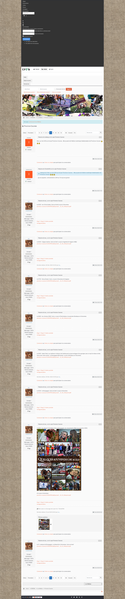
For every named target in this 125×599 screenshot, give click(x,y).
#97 (100, 350)
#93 (100, 201)
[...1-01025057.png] (59, 459)
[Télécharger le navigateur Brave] (37, 597)
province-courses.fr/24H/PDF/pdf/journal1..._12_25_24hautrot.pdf (54, 206)
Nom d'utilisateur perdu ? (43, 92)
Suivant (70, 133)
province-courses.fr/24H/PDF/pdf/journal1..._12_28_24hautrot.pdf (54, 318)
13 (58, 133)
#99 (100, 424)
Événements (25, 3)
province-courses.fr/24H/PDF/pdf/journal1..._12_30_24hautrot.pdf (54, 392)
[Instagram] (81, 597)
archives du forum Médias (35, 121)
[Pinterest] (77, 597)
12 (55, 133)
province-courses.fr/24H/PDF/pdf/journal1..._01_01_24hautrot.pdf (54, 546)
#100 (100, 541)
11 (53, 133)
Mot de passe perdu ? (29, 92)
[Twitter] (74, 597)
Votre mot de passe (39, 33)
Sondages (25, 9)
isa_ (29, 201)
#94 (100, 238)
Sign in (69, 89)
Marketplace (26, 11)
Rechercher (28, 18)
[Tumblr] (79, 597)
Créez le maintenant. (38, 28)
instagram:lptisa (41, 223)
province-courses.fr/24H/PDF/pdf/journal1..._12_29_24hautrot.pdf (54, 357)
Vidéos (24, 5)
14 (61, 133)
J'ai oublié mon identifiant (31, 41)
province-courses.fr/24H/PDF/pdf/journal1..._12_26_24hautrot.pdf (54, 243)
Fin (75, 133)
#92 (100, 169)
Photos (24, 7)
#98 (100, 387)
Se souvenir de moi (28, 36)
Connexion (26, 39)
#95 (100, 275)
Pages (24, 1)
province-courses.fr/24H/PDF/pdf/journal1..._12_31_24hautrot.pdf (54, 495)
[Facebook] (71, 597)
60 (66, 133)
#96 (100, 312)
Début (24, 133)
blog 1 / (39, 221)
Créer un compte (56, 92)
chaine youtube (49, 221)
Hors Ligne (29, 212)
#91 (100, 137)
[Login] (23, 25)
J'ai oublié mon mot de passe (32, 43)
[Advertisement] (62, 56)
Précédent (30, 133)
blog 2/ (43, 221)
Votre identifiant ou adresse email (42, 31)
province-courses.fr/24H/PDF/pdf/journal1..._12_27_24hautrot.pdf (54, 281)
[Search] (23, 23)
